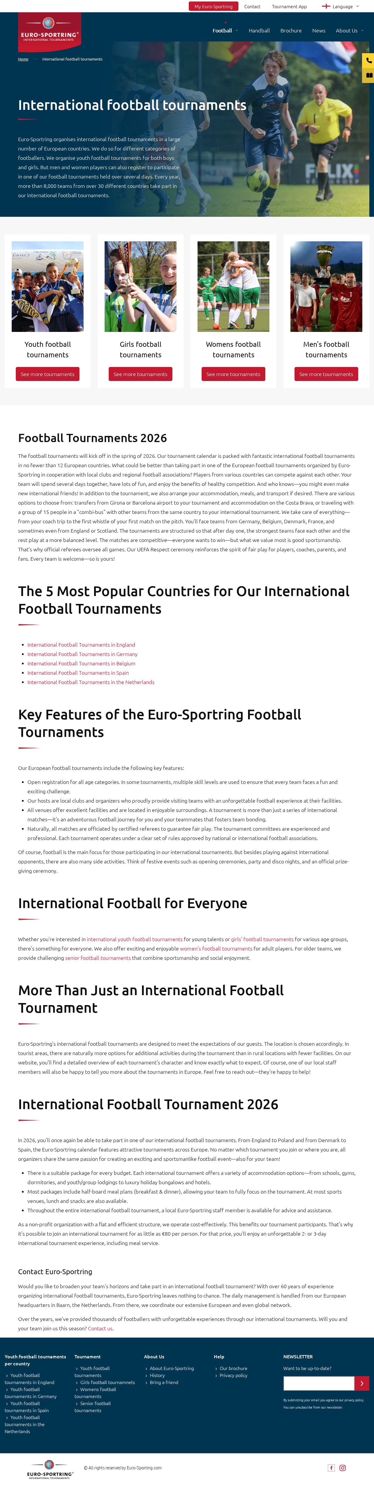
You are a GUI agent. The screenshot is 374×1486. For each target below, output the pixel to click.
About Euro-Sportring (172, 1368)
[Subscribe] (362, 1383)
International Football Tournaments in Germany (82, 653)
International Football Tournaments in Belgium (81, 663)
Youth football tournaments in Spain (27, 1406)
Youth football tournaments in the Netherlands (25, 1424)
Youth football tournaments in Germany (31, 1392)
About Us (347, 30)
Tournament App (289, 6)
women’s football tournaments (216, 948)
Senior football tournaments (93, 1406)
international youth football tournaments (135, 939)
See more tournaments (48, 373)
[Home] (49, 32)
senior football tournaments (98, 957)
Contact (252, 6)
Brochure (291, 30)
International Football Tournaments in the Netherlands (91, 681)
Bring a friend (164, 1382)
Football (222, 30)
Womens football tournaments (95, 1392)
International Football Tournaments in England (81, 644)
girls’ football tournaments (262, 939)
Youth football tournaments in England (29, 1378)
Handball (259, 30)
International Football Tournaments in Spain (78, 672)
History (157, 1375)
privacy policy (353, 1399)
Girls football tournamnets (107, 1382)
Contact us (100, 1328)
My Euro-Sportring (214, 6)
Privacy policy (233, 1375)
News (318, 30)
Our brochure (233, 1368)
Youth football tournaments (92, 1371)
